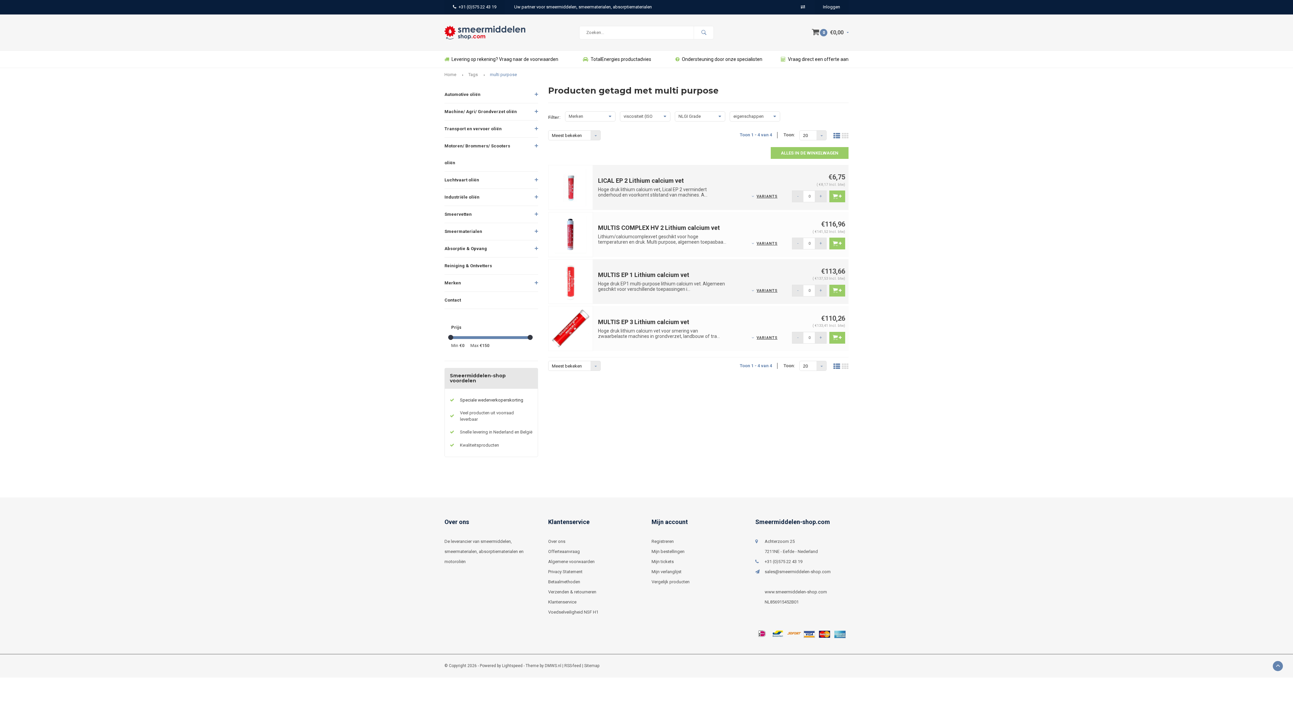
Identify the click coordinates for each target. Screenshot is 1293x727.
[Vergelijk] (803, 6)
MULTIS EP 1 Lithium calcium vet (643, 274)
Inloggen (831, 6)
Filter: (554, 117)
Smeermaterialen (463, 231)
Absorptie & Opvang (465, 248)
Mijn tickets (663, 561)
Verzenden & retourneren (572, 591)
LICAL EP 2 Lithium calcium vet (641, 180)
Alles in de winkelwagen (809, 152)
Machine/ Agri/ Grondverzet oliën (480, 111)
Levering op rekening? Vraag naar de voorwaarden (505, 59)
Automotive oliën (462, 94)
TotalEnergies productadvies (621, 59)
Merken (452, 282)
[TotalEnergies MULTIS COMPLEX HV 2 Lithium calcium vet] (571, 234)
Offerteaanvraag (564, 551)
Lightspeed (512, 665)
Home (450, 74)
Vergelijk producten (671, 581)
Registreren (663, 541)
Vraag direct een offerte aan (818, 59)
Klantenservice (562, 601)
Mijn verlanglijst (667, 571)
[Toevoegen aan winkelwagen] (837, 196)
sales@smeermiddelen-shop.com (798, 571)
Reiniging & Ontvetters (468, 265)
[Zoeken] (704, 32)
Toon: (789, 134)
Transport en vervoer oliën (473, 128)
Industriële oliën (461, 197)
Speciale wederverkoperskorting (491, 400)
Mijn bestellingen (668, 551)
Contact (452, 300)
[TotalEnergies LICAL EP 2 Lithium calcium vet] (571, 186)
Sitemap (591, 665)
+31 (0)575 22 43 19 (477, 6)
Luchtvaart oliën (461, 179)
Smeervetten (458, 214)
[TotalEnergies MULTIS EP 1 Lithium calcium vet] (571, 281)
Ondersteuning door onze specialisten (722, 59)
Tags (473, 74)
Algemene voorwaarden (571, 561)
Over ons (556, 541)
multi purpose (503, 74)
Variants (767, 196)
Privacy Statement (565, 571)
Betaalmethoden (564, 581)
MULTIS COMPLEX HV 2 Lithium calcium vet (659, 227)
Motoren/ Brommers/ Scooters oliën (477, 154)
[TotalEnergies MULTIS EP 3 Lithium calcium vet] (571, 328)
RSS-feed (572, 665)
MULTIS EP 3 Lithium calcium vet (643, 321)
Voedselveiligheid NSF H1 (573, 612)
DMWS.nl (553, 665)
